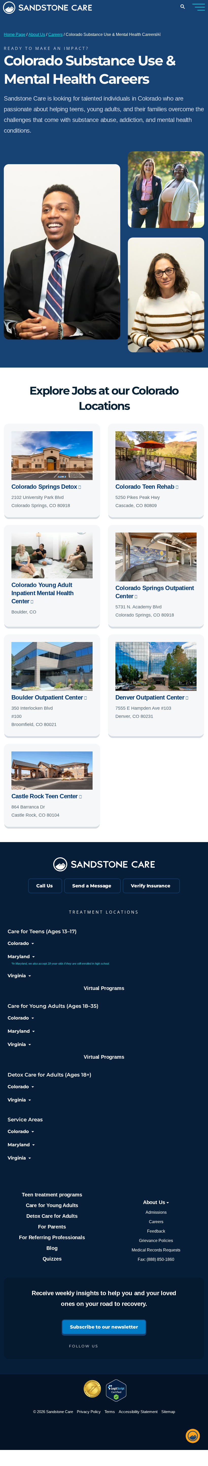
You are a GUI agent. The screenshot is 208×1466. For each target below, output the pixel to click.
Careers (55, 34)
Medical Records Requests (156, 1250)
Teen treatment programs (52, 1194)
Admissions (156, 1212)
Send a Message (92, 886)
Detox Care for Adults (51, 1216)
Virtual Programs (104, 988)
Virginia (17, 976)
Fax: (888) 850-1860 (156, 1259)
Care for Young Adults (52, 1205)
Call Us (44, 886)
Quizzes (52, 1259)
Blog (51, 1248)
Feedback (156, 1231)
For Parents (52, 1227)
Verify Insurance (150, 886)
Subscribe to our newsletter (104, 1327)
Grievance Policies (156, 1240)
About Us (36, 34)
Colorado (18, 943)
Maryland (19, 956)
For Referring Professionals (52, 1237)
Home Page (14, 34)
